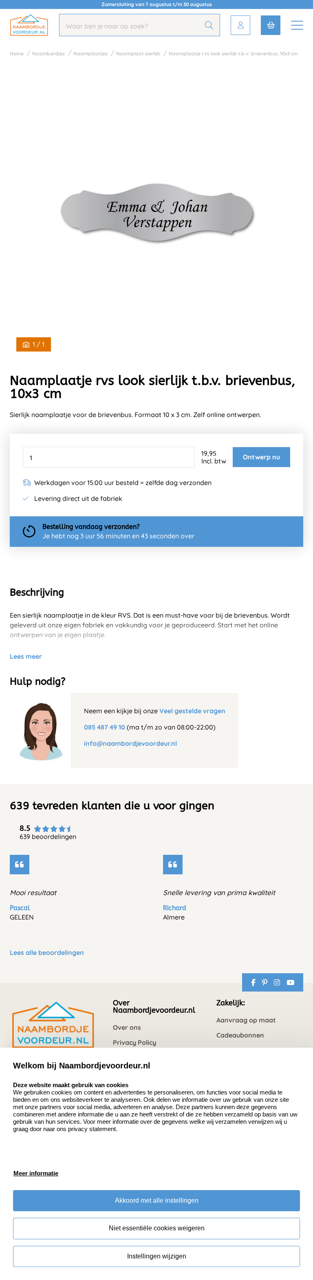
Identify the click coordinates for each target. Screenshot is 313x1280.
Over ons (127, 1027)
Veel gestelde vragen (192, 711)
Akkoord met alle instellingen (156, 1200)
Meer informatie (35, 1173)
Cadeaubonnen (240, 1035)
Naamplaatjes (90, 53)
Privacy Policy (134, 1042)
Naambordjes (48, 53)
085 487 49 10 (104, 727)
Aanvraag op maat (246, 1020)
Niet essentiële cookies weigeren (157, 1228)
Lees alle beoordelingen (47, 953)
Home (17, 53)
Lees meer (26, 656)
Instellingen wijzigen (156, 1256)
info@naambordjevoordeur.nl (130, 743)
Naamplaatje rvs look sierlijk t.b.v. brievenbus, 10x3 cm (233, 53)
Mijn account (240, 25)
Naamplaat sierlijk (138, 53)
